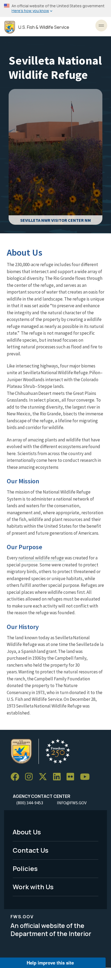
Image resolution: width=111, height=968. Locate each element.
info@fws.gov (71, 802)
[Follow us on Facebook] (17, 777)
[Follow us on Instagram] (30, 777)
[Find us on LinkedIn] (58, 777)
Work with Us (33, 886)
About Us (27, 831)
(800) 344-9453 (29, 802)
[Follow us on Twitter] (45, 777)
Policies (25, 868)
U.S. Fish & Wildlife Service (43, 27)
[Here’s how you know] (55, 8)
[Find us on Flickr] (72, 777)
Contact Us (30, 850)
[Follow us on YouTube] (86, 777)
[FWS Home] (9, 27)
